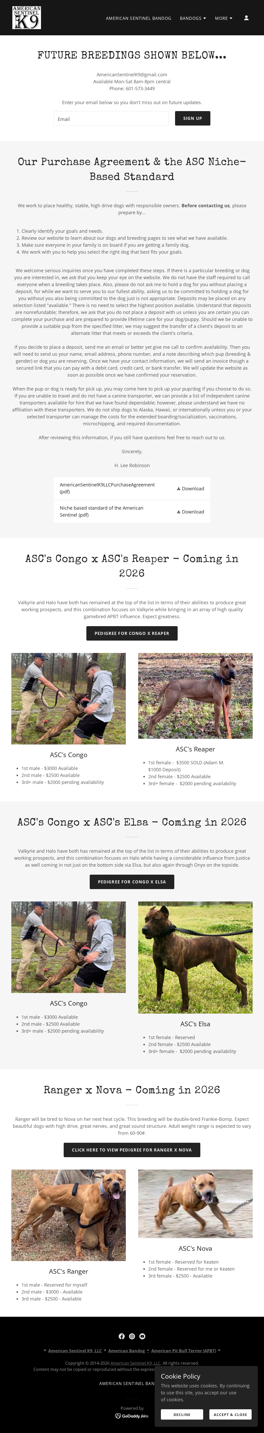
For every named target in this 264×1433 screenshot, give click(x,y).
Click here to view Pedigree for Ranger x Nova (132, 1150)
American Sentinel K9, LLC (136, 1363)
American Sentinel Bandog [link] (138, 18)
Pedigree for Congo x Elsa (132, 882)
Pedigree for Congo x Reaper (132, 633)
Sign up (192, 118)
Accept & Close (230, 1414)
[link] (26, 17)
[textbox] (111, 118)
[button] (193, 18)
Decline (182, 1414)
